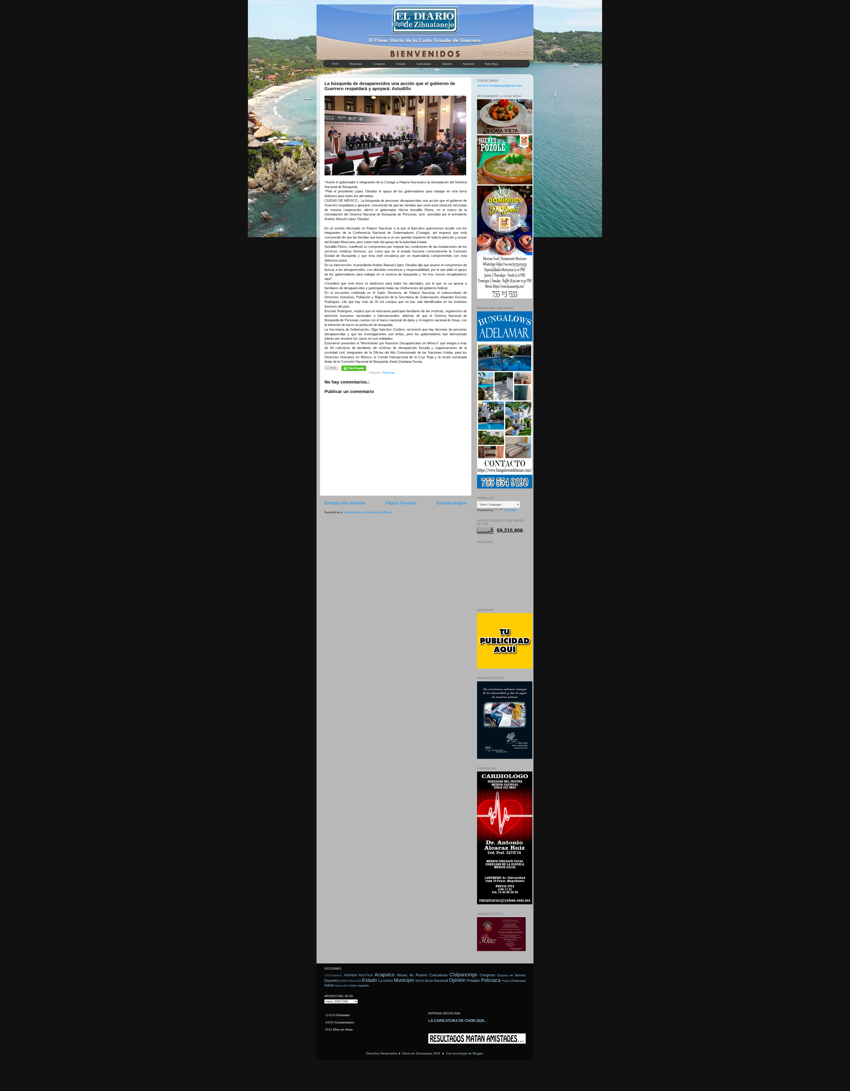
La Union (386, 980)
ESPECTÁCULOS (350, 980)
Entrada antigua (452, 503)
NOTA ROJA (424, 980)
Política (506, 980)
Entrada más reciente (344, 503)
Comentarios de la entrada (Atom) (368, 512)
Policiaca (490, 980)
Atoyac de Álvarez (412, 975)
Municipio (356, 64)
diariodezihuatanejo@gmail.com (499, 85)
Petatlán (473, 980)
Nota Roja (491, 64)
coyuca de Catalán (345, 985)
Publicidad (518, 980)
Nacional (468, 64)
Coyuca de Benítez (511, 975)
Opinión (447, 64)
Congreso (379, 64)
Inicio (335, 63)
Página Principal (400, 503)
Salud (329, 985)
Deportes (331, 980)
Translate (509, 510)
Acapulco (384, 974)
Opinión (333, 975)
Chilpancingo (463, 974)
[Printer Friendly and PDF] (331, 369)
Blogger (478, 1053)
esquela (363, 985)
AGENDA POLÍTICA (358, 975)
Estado (400, 64)
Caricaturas (423, 64)
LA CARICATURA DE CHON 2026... (457, 1021)
